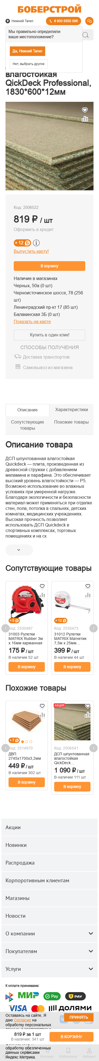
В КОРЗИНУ (71, 1036)
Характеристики (71, 409)
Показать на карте (32, 321)
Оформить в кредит (34, 229)
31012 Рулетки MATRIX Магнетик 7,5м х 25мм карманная (70, 638)
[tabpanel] (26, 721)
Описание (27, 410)
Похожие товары (71, 422)
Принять (79, 1017)
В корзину (49, 266)
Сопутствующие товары (27, 425)
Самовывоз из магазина (48, 367)
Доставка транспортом (46, 357)
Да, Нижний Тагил (27, 51)
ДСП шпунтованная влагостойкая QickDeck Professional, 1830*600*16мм (71, 758)
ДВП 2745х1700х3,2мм (25, 756)
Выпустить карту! (31, 251)
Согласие (22, 1020)
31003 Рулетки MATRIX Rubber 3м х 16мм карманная (26, 638)
